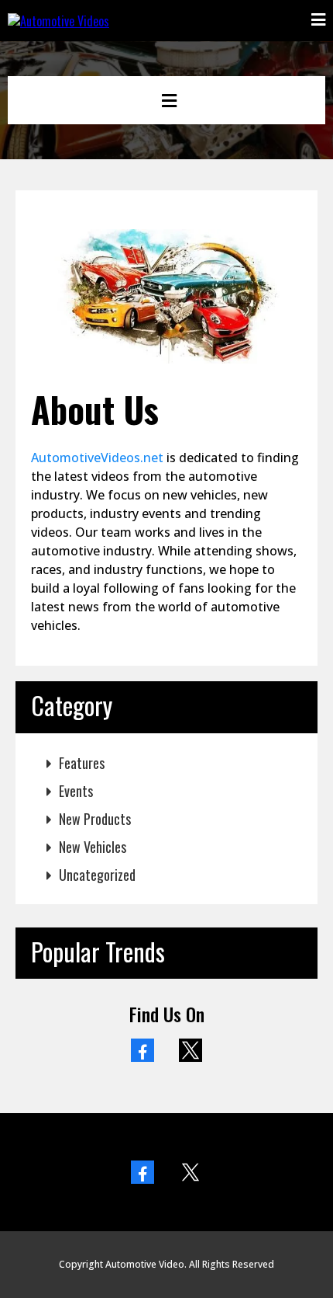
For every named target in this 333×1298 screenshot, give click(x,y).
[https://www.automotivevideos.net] (58, 19)
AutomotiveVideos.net (97, 457)
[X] (190, 1050)
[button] (318, 20)
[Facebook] (142, 1050)
